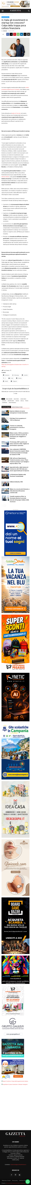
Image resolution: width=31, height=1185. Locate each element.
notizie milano (23, 398)
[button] (2, 11)
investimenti (4, 402)
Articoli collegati (6, 407)
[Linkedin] (21, 34)
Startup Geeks (5, 176)
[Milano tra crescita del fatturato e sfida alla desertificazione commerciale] (5, 490)
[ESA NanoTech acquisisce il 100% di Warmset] (5, 420)
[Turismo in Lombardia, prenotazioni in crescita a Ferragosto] (5, 427)
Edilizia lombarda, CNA (16, 482)
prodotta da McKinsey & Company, (11, 89)
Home (3, 14)
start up (22, 400)
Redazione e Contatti (6, 1180)
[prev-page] (2, 505)
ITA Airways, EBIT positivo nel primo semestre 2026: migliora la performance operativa (19, 443)
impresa (17, 400)
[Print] (28, 34)
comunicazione (15, 1183)
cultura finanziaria (12, 402)
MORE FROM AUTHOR (17, 407)
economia (4, 400)
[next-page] (5, 505)
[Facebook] (7, 34)
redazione (5, 30)
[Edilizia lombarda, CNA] (5, 483)
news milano (16, 398)
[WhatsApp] (18, 34)
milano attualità (9, 398)
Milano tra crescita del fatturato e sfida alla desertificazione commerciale (19, 490)
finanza (26, 400)
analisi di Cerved (15, 113)
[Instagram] (15, 1174)
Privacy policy (15, 1180)
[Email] (25, 34)
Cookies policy (15, 1159)
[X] (11, 34)
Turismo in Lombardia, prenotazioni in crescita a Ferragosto (17, 427)
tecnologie (21, 1183)
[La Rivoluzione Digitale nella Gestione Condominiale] (5, 476)
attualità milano (11, 400)
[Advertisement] (15, 1109)
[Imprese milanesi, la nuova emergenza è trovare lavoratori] (5, 412)
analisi (27, 87)
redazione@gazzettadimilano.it (18, 1164)
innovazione (8, 1183)
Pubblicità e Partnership (24, 1180)
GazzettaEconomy (9, 14)
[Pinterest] (14, 34)
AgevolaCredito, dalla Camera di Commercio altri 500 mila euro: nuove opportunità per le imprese (19, 468)
